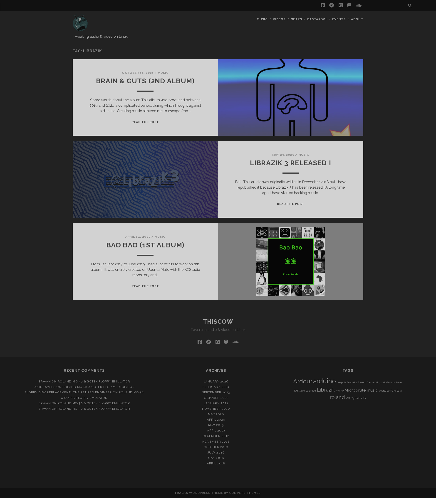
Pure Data (396, 390)
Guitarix (390, 382)
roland (337, 397)
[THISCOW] (80, 29)
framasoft (372, 382)
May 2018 (216, 458)
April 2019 (216, 430)
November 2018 (216, 441)
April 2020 (216, 419)
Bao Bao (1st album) (145, 245)
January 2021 (216, 403)
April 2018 (216, 463)
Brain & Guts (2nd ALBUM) (145, 81)
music (372, 390)
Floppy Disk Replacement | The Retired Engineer (68, 392)
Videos (279, 19)
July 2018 (216, 452)
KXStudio (299, 390)
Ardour (302, 381)
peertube (384, 390)
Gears (296, 19)
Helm (399, 382)
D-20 (349, 382)
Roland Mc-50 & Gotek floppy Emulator (94, 381)
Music (262, 19)
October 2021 (216, 397)
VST (348, 398)
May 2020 (216, 414)
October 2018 (216, 447)
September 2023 (216, 392)
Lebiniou (311, 390)
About (357, 19)
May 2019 (216, 425)
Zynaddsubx (358, 398)
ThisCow (218, 321)
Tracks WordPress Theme (198, 493)
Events (339, 19)
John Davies (44, 387)
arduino (324, 381)
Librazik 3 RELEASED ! (290, 163)
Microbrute (355, 390)
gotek (382, 382)
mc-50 (340, 390)
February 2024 (216, 387)
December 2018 (216, 436)
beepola (341, 382)
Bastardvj (317, 19)
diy (355, 382)
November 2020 (216, 408)
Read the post (145, 122)
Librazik (326, 390)
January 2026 (216, 381)
